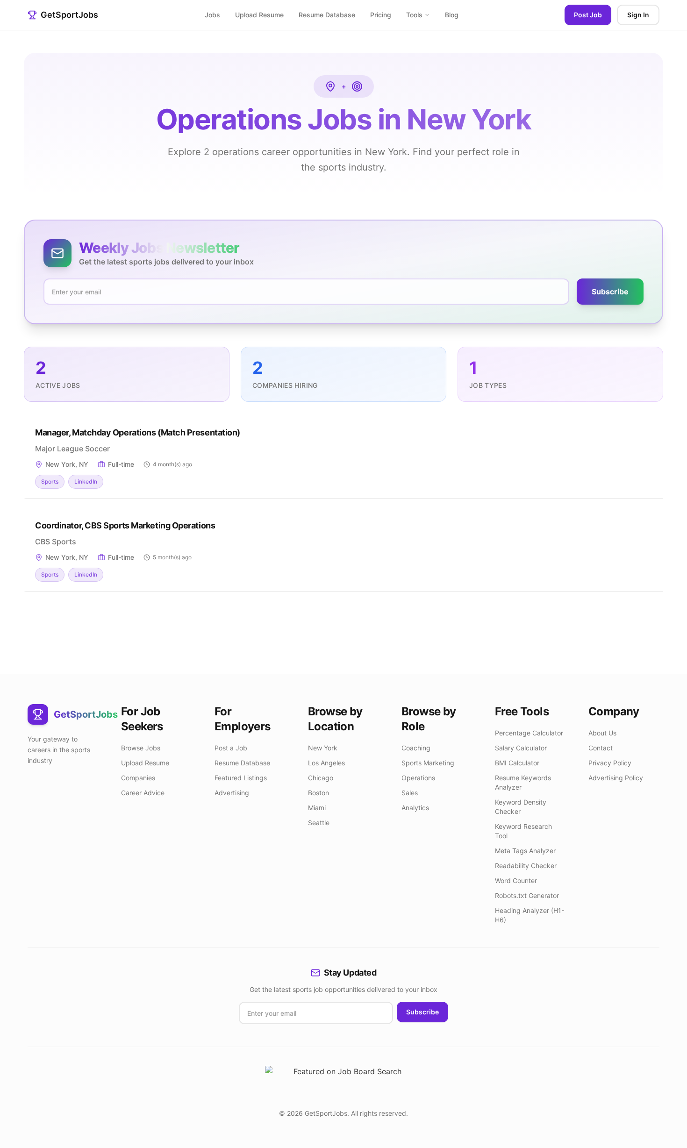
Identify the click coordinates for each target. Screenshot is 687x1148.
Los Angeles (326, 763)
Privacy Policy (609, 763)
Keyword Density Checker (520, 806)
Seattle (318, 823)
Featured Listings (241, 778)
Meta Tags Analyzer (525, 851)
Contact (600, 748)
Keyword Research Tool (523, 831)
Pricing (380, 15)
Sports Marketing (427, 763)
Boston (318, 793)
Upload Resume (259, 15)
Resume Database (327, 15)
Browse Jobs (140, 748)
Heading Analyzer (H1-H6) (529, 915)
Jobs (212, 15)
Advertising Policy (615, 778)
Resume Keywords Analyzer (523, 782)
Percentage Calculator (529, 733)
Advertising (232, 793)
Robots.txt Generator (527, 895)
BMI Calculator (517, 763)
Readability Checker (526, 866)
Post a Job (231, 748)
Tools (414, 15)
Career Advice (143, 793)
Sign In (638, 15)
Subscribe (610, 291)
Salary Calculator (521, 748)
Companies (138, 778)
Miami (317, 808)
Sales (409, 793)
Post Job (588, 15)
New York (322, 748)
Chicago (320, 778)
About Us (602, 733)
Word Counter (516, 880)
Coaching (415, 748)
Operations (418, 778)
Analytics (415, 808)
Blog (451, 15)
